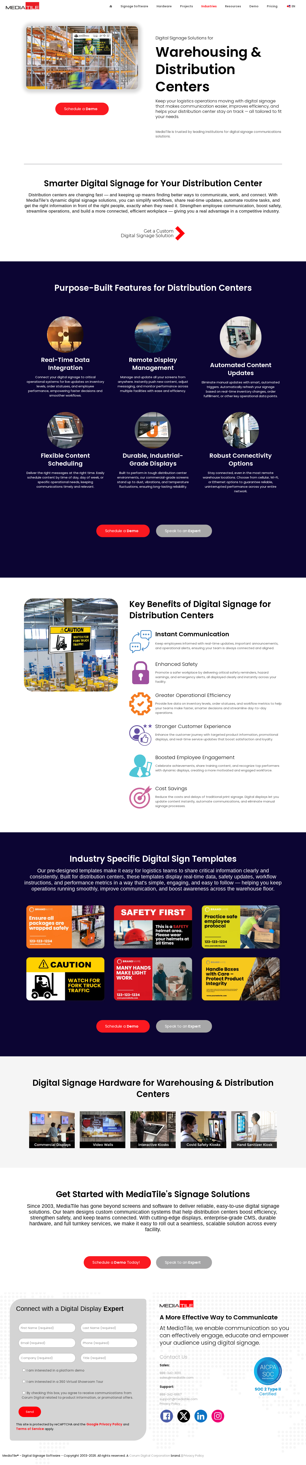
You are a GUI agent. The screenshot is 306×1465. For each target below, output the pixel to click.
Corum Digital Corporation (149, 1455)
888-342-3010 (170, 1373)
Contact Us (173, 1356)
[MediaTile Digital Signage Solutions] (22, 7)
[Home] (110, 6)
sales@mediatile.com (176, 1377)
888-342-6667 (171, 1394)
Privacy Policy (170, 1403)
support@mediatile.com (179, 1399)
